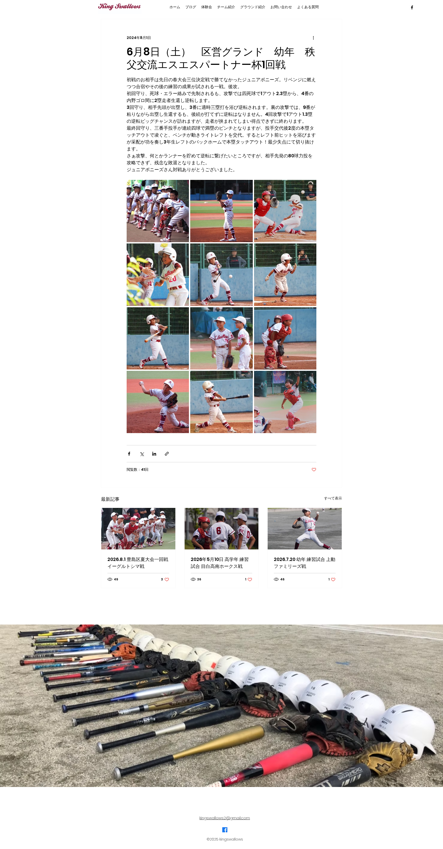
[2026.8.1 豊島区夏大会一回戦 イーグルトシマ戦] (138, 528)
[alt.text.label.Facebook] (412, 7)
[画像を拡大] (158, 211)
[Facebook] (224, 829)
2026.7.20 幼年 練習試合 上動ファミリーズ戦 (304, 562)
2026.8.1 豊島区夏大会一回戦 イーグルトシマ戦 (137, 562)
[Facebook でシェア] (129, 453)
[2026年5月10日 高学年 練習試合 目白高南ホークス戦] (222, 528)
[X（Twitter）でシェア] (141, 453)
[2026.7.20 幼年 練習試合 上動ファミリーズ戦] (305, 528)
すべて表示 (333, 498)
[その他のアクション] (313, 38)
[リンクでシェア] (166, 453)
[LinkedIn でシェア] (154, 453)
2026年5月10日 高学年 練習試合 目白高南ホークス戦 (220, 562)
